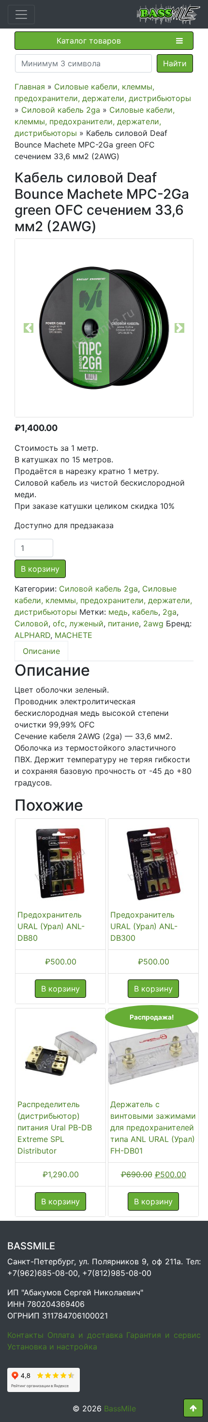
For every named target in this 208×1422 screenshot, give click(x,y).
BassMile (120, 1408)
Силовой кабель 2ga (60, 110)
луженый (86, 623)
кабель (145, 612)
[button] (28, 328)
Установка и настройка (52, 1346)
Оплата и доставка (85, 1335)
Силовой (31, 623)
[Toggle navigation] (21, 14)
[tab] (41, 651)
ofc (59, 623)
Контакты (25, 1335)
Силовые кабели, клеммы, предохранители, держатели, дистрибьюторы (95, 121)
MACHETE (73, 635)
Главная (30, 86)
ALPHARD (32, 635)
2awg (153, 623)
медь (118, 612)
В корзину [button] (60, 988)
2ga (170, 612)
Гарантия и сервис (163, 1335)
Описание (41, 651)
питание (123, 623)
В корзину (40, 569)
